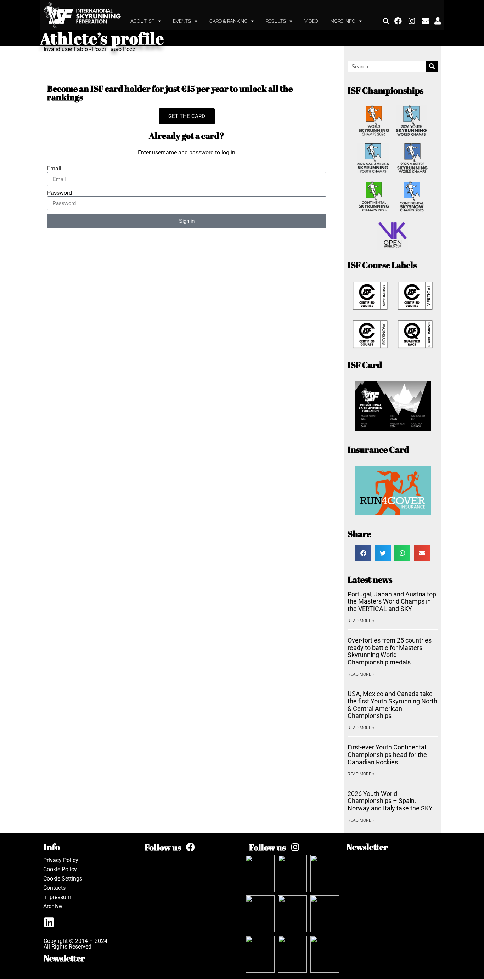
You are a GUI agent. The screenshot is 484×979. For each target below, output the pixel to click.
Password (59, 193)
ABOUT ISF (142, 21)
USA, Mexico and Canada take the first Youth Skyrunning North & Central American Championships (392, 704)
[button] (386, 21)
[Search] (431, 66)
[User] (438, 21)
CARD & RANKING (228, 21)
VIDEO (311, 21)
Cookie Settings (62, 878)
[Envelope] (426, 21)
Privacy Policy (60, 860)
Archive (52, 906)
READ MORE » (361, 620)
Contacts (54, 887)
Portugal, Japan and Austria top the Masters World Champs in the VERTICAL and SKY (392, 601)
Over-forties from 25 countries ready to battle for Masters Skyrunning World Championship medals (390, 651)
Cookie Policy (60, 869)
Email (54, 168)
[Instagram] (412, 21)
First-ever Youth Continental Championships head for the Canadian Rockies (387, 754)
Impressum (57, 897)
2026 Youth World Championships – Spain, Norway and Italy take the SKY (390, 801)
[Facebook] (398, 21)
